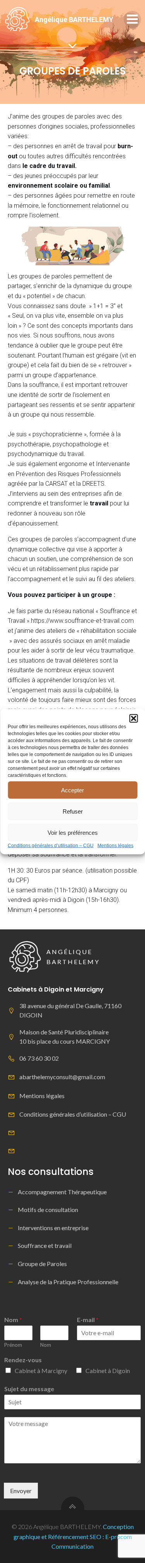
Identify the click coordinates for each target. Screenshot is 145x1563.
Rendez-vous (23, 1359)
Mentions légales (115, 845)
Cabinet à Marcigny (41, 1370)
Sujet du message (29, 1388)
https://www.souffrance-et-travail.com (82, 620)
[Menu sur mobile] (132, 19)
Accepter (72, 790)
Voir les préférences (73, 832)
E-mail (88, 1319)
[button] (133, 718)
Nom (13, 1319)
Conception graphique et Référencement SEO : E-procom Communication (74, 1536)
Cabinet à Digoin (107, 1370)
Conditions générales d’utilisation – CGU (51, 845)
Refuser (73, 811)
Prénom (13, 1345)
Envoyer (21, 1490)
